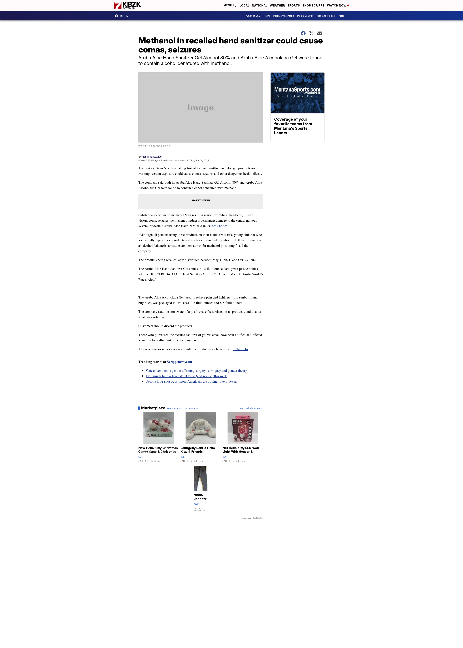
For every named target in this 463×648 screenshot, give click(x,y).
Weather (277, 5)
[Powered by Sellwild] (258, 518)
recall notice (219, 225)
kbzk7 (117, 15)
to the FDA (240, 349)
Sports (293, 5)
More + (343, 16)
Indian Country (305, 16)
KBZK (127, 15)
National (259, 5)
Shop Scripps (313, 5)
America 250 (253, 16)
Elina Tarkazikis (152, 156)
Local (244, 5)
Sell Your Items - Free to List (182, 408)
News (267, 16)
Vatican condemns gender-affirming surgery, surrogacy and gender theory (196, 370)
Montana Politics (326, 16)
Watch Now (337, 5)
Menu (228, 5)
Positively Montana (283, 16)
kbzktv (122, 15)
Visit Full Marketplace (251, 408)
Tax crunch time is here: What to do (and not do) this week (186, 376)
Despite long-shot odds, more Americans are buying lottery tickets (191, 381)
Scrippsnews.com (179, 361)
